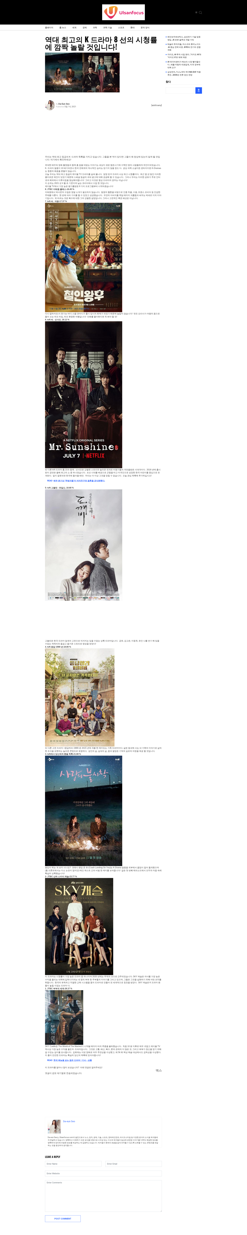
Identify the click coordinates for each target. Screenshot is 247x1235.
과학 (95, 27)
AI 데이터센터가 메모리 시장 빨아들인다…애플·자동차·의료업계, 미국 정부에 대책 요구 (183, 65)
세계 (74, 27)
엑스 (159, 1070)
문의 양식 (145, 27)
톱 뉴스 (62, 27)
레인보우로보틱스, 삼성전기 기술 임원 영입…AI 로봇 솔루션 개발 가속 (183, 38)
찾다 (168, 81)
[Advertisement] (104, 136)
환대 (132, 27)
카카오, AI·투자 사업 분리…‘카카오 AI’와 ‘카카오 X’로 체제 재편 (184, 56)
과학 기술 (107, 27)
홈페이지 (49, 27)
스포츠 (121, 27)
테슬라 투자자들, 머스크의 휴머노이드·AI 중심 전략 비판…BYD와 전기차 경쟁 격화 (184, 47)
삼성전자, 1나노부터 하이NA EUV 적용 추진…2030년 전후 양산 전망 (184, 73)
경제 (85, 27)
